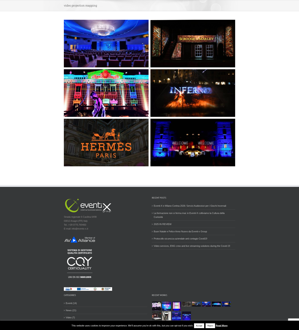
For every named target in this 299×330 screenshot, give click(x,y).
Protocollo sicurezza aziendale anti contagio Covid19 (180, 238)
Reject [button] (210, 326)
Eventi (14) (71, 303)
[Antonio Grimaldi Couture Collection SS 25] (186, 304)
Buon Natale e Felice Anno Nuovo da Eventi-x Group (180, 231)
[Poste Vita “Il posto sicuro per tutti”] (206, 304)
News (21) (71, 310)
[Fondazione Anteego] (176, 306)
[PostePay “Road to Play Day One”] (196, 304)
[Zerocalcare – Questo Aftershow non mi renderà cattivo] (156, 316)
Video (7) (70, 317)
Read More (222, 325)
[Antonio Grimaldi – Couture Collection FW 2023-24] (166, 316)
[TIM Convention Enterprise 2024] (216, 304)
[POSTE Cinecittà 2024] (226, 304)
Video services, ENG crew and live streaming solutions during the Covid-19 (192, 246)
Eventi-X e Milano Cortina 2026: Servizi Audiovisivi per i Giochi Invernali (190, 205)
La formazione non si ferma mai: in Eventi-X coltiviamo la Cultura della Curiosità (189, 215)
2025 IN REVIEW (162, 224)
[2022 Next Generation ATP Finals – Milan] (176, 316)
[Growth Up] (166, 306)
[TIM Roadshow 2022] (186, 316)
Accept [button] (199, 326)
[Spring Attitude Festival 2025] (156, 306)
